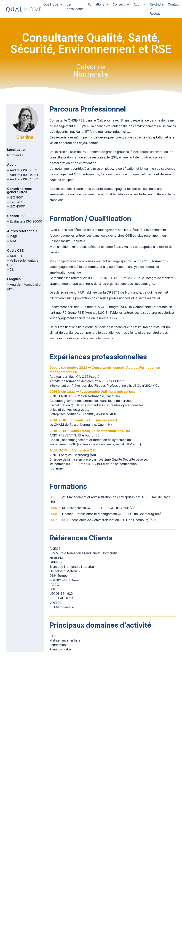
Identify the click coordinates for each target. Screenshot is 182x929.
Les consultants (75, 6)
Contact (174, 4)
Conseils (119, 4)
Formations (96, 4)
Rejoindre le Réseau (157, 8)
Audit (137, 4)
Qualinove (50, 4)
